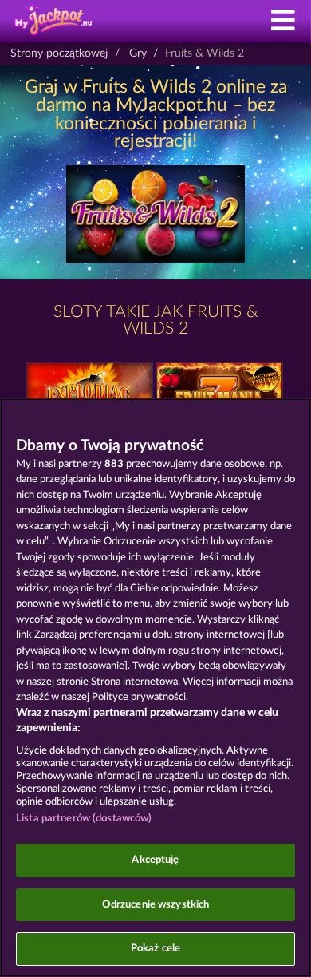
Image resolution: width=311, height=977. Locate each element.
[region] (155, 687)
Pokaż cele (155, 948)
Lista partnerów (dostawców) (84, 818)
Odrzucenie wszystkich (156, 905)
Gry (138, 53)
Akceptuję (155, 860)
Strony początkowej (59, 53)
